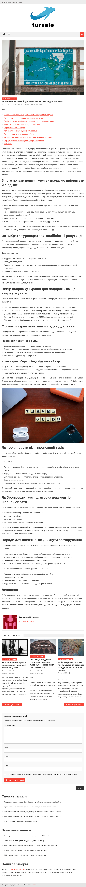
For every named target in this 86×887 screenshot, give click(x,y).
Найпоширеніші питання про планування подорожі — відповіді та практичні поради (71, 666)
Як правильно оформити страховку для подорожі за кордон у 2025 (14, 665)
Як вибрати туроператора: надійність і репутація (24, 118)
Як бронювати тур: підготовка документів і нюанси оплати (28, 137)
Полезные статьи (9, 99)
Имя (7, 747)
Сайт (7, 765)
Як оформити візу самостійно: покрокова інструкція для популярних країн (30, 845)
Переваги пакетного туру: (14, 127)
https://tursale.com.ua (26, 621)
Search (80, 788)
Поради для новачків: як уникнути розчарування (24, 140)
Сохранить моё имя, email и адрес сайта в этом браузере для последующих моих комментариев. (42, 774)
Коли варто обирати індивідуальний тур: (20, 130)
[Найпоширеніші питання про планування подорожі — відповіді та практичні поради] (71, 647)
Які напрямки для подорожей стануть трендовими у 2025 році (26, 836)
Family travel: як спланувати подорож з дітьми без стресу (24, 840)
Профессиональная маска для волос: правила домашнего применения (30, 807)
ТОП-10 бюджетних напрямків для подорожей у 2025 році (74, 704)
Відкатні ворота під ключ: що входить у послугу (21, 821)
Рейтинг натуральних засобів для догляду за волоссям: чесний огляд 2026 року (32, 811)
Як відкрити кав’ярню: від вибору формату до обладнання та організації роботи (32, 802)
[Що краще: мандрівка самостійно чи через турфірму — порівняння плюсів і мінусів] (43, 646)
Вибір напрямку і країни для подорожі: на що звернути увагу (29, 121)
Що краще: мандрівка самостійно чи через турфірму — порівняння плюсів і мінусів (42, 663)
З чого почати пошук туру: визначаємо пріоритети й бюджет (28, 114)
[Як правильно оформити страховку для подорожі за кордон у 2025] (15, 647)
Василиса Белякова (22, 104)
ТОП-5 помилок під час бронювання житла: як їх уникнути (25, 855)
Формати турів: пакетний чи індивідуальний (22, 124)
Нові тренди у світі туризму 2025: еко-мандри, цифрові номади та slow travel (13, 704)
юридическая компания (17, 869)
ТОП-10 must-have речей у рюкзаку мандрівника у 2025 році (25, 850)
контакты (34, 885)
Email (7, 756)
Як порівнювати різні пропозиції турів (19, 134)
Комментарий (10, 725)
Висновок (8, 143)
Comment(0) (37, 104)
